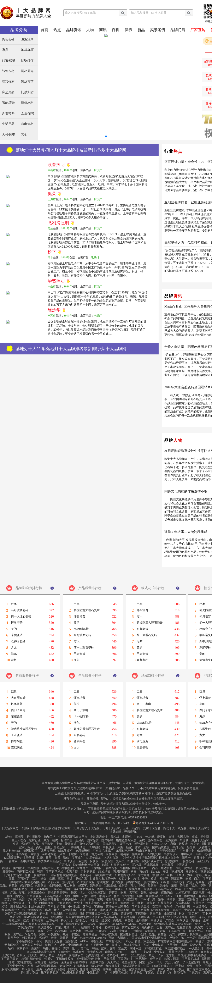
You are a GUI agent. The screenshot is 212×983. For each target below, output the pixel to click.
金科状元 (81, 920)
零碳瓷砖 (141, 913)
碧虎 (55, 840)
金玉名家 (155, 958)
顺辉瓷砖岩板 (75, 924)
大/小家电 (8, 134)
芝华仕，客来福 (93, 906)
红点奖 (105, 920)
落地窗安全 (76, 955)
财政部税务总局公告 (103, 878)
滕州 (116, 896)
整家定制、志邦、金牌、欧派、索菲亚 (143, 878)
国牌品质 (93, 840)
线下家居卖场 (49, 972)
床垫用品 (8, 92)
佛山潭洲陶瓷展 (32, 910)
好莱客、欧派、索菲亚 (123, 892)
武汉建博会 (45, 927)
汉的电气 (204, 847)
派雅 (161, 899)
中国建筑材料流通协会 (192, 955)
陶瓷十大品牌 (54, 941)
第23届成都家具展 (72, 972)
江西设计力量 (184, 875)
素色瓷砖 (106, 910)
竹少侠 (78, 903)
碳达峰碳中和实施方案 (105, 966)
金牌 (206, 920)
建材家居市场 (132, 966)
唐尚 (173, 844)
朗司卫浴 (142, 741)
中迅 (104, 972)
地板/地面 (27, 49)
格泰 (133, 871)
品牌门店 (177, 30)
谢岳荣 (124, 854)
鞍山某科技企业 (146, 850)
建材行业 (35, 840)
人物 (90, 30)
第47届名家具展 (84, 889)
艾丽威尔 (77, 857)
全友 (159, 927)
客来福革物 (121, 910)
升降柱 (97, 927)
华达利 (184, 840)
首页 (44, 30)
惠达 (48, 910)
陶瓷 (10, 854)
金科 (170, 875)
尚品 (155, 868)
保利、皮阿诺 (184, 868)
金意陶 (82, 861)
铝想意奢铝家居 (126, 840)
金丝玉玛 (203, 861)
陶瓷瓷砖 (8, 39)
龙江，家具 (172, 962)
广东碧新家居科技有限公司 (175, 941)
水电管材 (27, 124)
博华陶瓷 (17, 741)
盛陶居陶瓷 (155, 840)
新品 (141, 30)
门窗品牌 (194, 972)
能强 (171, 836)
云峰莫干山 (111, 927)
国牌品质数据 (161, 847)
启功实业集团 (132, 945)
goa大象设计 (196, 948)
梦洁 (56, 910)
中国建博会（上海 (74, 899)
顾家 (129, 847)
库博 (184, 945)
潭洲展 (19, 836)
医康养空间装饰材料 (74, 962)
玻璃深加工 (40, 875)
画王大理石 (19, 840)
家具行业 (199, 857)
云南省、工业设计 (139, 952)
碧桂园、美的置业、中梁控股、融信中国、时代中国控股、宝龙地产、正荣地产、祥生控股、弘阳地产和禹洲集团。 (75, 868)
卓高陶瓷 (22, 854)
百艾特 (156, 906)
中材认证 (74, 906)
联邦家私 (142, 660)
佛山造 (137, 931)
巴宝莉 (179, 966)
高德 (93, 896)
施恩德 (124, 903)
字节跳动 (172, 945)
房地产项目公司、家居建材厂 (161, 861)
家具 (5, 49)
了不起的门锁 (177, 931)
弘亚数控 (128, 896)
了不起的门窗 (56, 906)
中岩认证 (204, 889)
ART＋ (84, 941)
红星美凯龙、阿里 (133, 962)
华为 (159, 962)
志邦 (22, 899)
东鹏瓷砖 (17, 635)
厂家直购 (197, 30)
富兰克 (122, 948)
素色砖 (129, 920)
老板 (14, 660)
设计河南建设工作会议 (94, 913)
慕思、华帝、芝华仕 (162, 955)
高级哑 (117, 920)
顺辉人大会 (195, 931)
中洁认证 (69, 861)
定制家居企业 (99, 836)
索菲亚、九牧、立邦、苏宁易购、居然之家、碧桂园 (59, 931)
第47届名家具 (130, 927)
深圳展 (206, 958)
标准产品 (66, 840)
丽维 (9, 896)
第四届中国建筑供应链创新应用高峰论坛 (92, 917)
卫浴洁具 (27, 39)
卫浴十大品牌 (200, 840)
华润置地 (27, 969)
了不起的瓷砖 (52, 896)
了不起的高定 (9, 958)
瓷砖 (91, 899)
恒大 (83, 892)
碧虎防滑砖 (203, 868)
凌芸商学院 (97, 962)
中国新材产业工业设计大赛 (170, 917)
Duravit (155, 871)
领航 (144, 892)
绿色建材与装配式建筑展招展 (173, 924)
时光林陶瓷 (81, 966)
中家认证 (97, 941)
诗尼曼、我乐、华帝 (193, 885)
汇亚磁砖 (56, 889)
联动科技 (148, 927)
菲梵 (11, 878)
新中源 (204, 836)
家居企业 (105, 896)
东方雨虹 (143, 875)
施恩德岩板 (82, 850)
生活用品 (8, 124)
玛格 (198, 854)
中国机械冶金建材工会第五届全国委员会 (28, 924)
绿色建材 (57, 917)
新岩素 (191, 847)
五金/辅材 (27, 113)
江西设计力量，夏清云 (105, 945)
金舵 (142, 840)
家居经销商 (120, 871)
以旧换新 (137, 903)
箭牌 (27, 875)
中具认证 (101, 931)
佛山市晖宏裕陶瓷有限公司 (27, 882)
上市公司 (52, 920)
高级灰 (118, 889)
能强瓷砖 (70, 844)
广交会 (169, 920)
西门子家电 (18, 710)
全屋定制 (170, 913)
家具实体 (22, 948)
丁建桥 (72, 854)
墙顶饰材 (8, 81)
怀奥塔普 (17, 622)
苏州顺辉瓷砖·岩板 (88, 958)
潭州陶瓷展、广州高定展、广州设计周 (130, 899)
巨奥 (14, 604)
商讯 (103, 30)
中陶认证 (182, 920)
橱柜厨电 (27, 71)
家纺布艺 (27, 81)
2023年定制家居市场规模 (21, 913)
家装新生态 (164, 972)
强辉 (40, 871)
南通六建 (135, 948)
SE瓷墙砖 (104, 871)
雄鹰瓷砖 (112, 955)
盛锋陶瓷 (167, 892)
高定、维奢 (39, 878)
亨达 (181, 969)
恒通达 (49, 958)
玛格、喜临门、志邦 (56, 948)
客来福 (107, 969)
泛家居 (152, 885)
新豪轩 (35, 948)
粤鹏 (100, 889)
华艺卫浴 (15, 917)
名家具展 (72, 871)
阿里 (76, 896)
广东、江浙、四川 (66, 927)
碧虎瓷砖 (188, 861)
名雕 (11, 962)
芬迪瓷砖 (192, 952)
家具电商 (199, 892)
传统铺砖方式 (103, 875)
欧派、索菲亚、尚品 (26, 844)
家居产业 (155, 913)
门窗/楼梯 (8, 60)
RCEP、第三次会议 (133, 955)
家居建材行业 (10, 910)
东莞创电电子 (124, 850)
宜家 (151, 962)
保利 (39, 941)
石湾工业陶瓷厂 (120, 931)
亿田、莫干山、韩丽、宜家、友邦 (93, 948)
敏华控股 (117, 882)
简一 (3, 861)
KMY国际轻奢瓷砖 (36, 917)
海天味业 (113, 962)
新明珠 (61, 955)
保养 (128, 30)
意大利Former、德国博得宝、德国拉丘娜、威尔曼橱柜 (37, 850)
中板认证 (108, 847)
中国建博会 (200, 906)
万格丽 (195, 920)
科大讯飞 (66, 920)
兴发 (62, 854)
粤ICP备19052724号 (117, 823)
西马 (146, 945)
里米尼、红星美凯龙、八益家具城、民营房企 (175, 903)
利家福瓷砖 (29, 938)
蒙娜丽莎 (126, 913)
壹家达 (34, 854)
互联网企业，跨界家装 (132, 958)
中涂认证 (156, 920)
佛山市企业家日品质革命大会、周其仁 (156, 910)
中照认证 (182, 864)
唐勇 (39, 969)
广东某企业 (187, 850)
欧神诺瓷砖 (18, 641)
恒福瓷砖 (178, 882)
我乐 (115, 913)
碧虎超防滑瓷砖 (58, 892)
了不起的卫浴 (140, 906)
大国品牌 (183, 836)
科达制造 (57, 913)
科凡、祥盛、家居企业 (140, 941)
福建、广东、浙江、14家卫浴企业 (23, 892)
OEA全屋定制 (97, 892)
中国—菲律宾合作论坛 (157, 966)
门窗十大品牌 (13, 875)
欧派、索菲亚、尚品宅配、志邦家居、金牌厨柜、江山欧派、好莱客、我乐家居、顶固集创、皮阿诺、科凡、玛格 (72, 885)
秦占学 (200, 941)
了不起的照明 (25, 941)
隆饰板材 (107, 840)
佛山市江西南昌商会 (41, 903)
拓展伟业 (133, 861)
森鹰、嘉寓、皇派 (60, 878)
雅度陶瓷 (190, 896)
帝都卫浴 (53, 882)
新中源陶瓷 (33, 836)
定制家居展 (88, 871)
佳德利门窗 (69, 910)
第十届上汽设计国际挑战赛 (27, 906)
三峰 (152, 969)
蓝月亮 (79, 840)
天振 (162, 931)
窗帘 (138, 847)
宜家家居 (71, 941)
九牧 (67, 896)
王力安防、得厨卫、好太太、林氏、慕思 (28, 955)
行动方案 (37, 920)
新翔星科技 (141, 844)
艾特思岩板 (24, 962)
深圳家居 (151, 931)
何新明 (94, 861)
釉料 (11, 948)
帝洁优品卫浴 (85, 882)
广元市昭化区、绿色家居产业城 (21, 945)
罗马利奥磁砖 (10, 969)
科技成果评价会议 (49, 861)
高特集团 (193, 899)
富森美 (95, 969)
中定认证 (190, 910)
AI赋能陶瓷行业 (124, 875)
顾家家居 (177, 878)
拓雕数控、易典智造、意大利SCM (80, 952)
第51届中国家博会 (198, 969)
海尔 (14, 653)
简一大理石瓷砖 (21, 616)
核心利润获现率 (46, 966)
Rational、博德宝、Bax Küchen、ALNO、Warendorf (119, 924)
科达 (181, 913)
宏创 (198, 966)
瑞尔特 (168, 906)
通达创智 (166, 868)
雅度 (178, 896)
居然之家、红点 (19, 920)
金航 (190, 966)
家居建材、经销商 (46, 962)
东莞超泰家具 (168, 850)
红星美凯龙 (93, 857)
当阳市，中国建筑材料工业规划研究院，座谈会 (147, 938)
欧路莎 (5, 903)
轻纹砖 (183, 844)
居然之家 (81, 878)
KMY (169, 896)
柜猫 (4, 906)
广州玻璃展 (34, 896)
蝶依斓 (153, 892)
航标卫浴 (51, 945)
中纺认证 (187, 854)
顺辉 (46, 840)
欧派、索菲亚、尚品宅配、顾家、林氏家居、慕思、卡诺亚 (42, 934)
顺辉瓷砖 (8, 871)
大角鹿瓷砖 (18, 697)
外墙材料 (8, 113)
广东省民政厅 (114, 941)
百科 (115, 30)
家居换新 (206, 871)
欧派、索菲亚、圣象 (64, 938)
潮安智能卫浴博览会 (64, 875)
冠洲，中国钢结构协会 (73, 945)
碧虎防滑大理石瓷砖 (87, 610)
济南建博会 (78, 847)
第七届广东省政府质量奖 (43, 899)
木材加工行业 (153, 948)
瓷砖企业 (65, 966)
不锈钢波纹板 (64, 958)
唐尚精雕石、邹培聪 (156, 882)
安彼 (166, 871)
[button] (106, 136)
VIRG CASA (159, 844)
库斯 (120, 847)
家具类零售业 (137, 969)
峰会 (178, 889)
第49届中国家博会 (117, 906)
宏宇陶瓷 (47, 844)
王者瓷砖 (79, 653)
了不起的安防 (163, 889)
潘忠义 (19, 896)
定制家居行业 (95, 955)
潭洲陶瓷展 (90, 934)
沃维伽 (163, 885)
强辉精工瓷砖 (25, 871)
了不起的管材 (26, 927)
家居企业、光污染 (113, 861)
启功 (140, 896)
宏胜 (85, 896)
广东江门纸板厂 (103, 850)
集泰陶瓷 (192, 871)
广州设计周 (182, 906)
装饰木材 (8, 71)
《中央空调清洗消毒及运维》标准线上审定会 (150, 857)
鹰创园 (94, 920)
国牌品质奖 (109, 844)
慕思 (100, 899)
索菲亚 (43, 938)
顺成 (195, 836)
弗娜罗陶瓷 (133, 882)
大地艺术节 (183, 892)
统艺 (74, 892)
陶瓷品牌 (180, 972)
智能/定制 (8, 102)
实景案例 (157, 30)
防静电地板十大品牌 (86, 864)
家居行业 (158, 875)
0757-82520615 (137, 817)
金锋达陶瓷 (49, 854)
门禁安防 (27, 92)
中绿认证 (19, 903)
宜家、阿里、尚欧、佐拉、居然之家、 (43, 847)
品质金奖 (144, 917)
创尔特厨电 (128, 917)
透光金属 (97, 854)
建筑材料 (27, 102)
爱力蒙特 (171, 840)
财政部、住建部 (78, 969)
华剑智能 (94, 847)
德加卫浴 (49, 836)
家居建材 (103, 882)
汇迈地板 (64, 864)
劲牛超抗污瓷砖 (55, 969)
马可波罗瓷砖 (19, 610)
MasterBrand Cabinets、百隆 (97, 938)
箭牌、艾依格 (166, 969)
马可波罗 (23, 878)
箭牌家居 (111, 854)
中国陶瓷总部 (119, 972)
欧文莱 (194, 844)
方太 (14, 647)
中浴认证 (93, 972)
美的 (14, 629)
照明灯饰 (27, 60)
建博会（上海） (115, 952)
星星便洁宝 (176, 952)
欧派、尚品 (193, 878)
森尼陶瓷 (17, 747)
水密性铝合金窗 (31, 958)
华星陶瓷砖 (153, 854)
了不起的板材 (190, 958)
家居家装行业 (154, 896)
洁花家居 (68, 882)
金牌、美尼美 (88, 910)
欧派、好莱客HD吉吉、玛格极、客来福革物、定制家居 (137, 864)
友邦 (30, 966)
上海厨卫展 (64, 903)
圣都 (59, 844)
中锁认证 (158, 945)
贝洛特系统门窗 (23, 889)
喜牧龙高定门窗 (89, 844)
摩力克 (198, 927)
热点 (57, 30)
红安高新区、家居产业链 (101, 903)
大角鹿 (84, 854)
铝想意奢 (136, 972)
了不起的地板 (54, 871)
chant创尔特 (81, 629)
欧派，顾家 (171, 958)
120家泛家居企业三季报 (19, 857)
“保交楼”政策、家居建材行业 (118, 934)
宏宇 (146, 847)
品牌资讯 (73, 30)
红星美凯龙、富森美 (139, 889)
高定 (109, 889)
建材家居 (177, 871)
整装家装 (137, 854)
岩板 (68, 889)
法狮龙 (171, 899)
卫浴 (181, 899)
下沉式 (149, 972)
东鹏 (174, 885)
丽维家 (13, 861)
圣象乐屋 (109, 958)
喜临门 (143, 871)
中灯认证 (178, 847)
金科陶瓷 (79, 741)
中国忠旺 (71, 913)
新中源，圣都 (29, 972)
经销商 (85, 927)
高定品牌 (10, 899)
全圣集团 (42, 889)
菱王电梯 (125, 844)
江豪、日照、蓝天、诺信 (53, 857)
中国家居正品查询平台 (72, 836)
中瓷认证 (160, 952)
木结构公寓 (111, 857)
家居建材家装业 (175, 948)
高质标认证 (171, 854)
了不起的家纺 (191, 962)
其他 (24, 134)
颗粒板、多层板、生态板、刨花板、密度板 (138, 836)
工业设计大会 (16, 966)
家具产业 (13, 938)
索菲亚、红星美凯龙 (178, 927)
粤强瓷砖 (85, 875)
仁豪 (60, 924)
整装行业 (120, 969)
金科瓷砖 (142, 920)
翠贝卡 (186, 857)
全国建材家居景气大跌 (40, 952)
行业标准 (190, 889)
